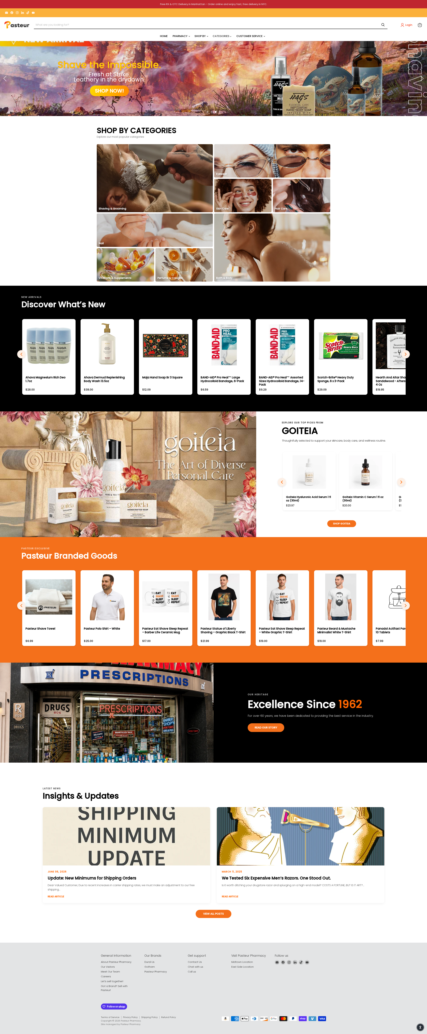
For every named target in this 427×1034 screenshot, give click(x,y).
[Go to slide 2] (211, 112)
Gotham (149, 966)
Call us (192, 971)
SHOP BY (200, 36)
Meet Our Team (110, 971)
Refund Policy (168, 1017)
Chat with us (195, 966)
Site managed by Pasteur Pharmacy (120, 1024)
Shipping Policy (149, 1017)
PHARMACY (180, 36)
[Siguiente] (401, 482)
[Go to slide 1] (207, 112)
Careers (106, 976)
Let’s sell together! (112, 981)
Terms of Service (110, 1017)
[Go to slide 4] (219, 112)
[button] (407, 25)
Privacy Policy (130, 1017)
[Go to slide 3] (215, 112)
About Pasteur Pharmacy (116, 962)
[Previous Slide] (5, 79)
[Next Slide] (422, 79)
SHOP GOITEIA (341, 523)
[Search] (382, 25)
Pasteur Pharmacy (155, 971)
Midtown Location (242, 962)
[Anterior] (282, 482)
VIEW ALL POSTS (213, 914)
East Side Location (242, 966)
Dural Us (149, 962)
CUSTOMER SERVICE (249, 36)
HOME (164, 36)
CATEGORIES (221, 36)
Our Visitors (108, 966)
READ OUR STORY (266, 727)
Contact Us (195, 962)
